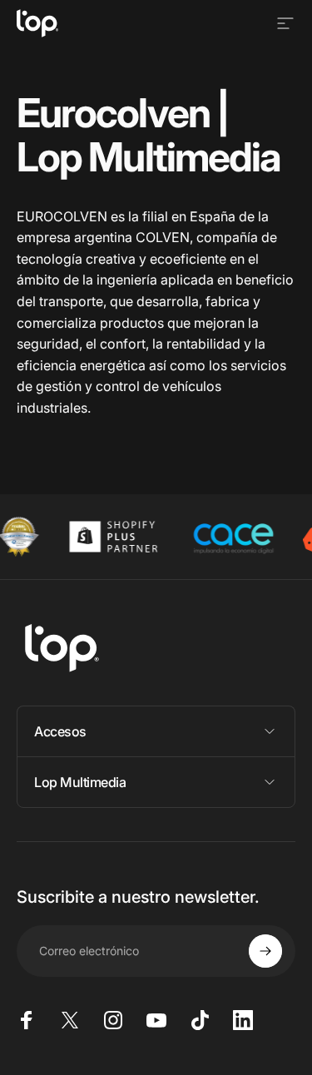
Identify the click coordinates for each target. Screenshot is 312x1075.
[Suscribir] (265, 951)
